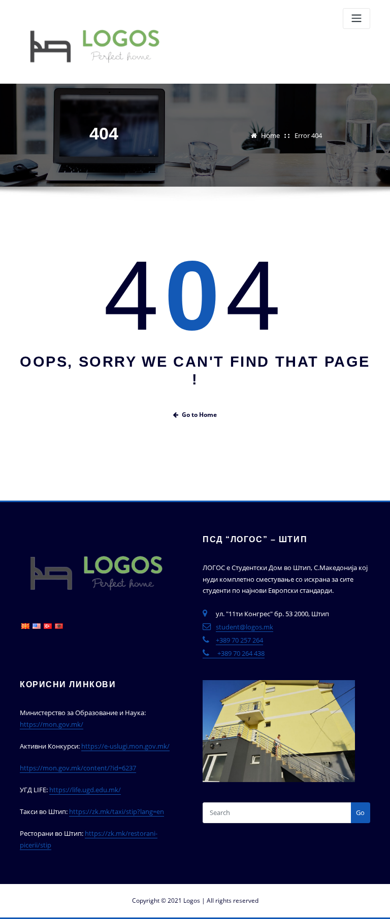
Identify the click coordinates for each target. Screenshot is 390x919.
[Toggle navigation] (356, 18)
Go (360, 812)
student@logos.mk (244, 626)
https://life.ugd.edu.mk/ (85, 789)
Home (270, 135)
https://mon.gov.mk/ (51, 724)
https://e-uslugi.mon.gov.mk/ (125, 746)
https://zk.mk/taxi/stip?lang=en (116, 811)
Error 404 (308, 135)
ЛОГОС (194, 11)
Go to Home (199, 414)
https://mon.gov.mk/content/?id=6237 (78, 767)
